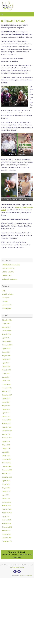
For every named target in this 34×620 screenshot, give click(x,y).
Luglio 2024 (6, 323)
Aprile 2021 (5, 338)
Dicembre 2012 (6, 538)
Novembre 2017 (7, 388)
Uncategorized (6, 308)
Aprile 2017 (5, 413)
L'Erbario (5, 301)
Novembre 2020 (7, 345)
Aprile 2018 (5, 377)
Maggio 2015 (6, 491)
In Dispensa (6, 298)
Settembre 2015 (7, 477)
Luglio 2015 (5, 484)
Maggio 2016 (6, 448)
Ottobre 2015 (6, 473)
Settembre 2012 (7, 541)
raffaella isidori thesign (17, 567)
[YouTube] (19, 571)
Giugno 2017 (6, 406)
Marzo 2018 (6, 381)
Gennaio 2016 (6, 463)
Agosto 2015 (6, 481)
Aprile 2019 (5, 363)
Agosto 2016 (6, 441)
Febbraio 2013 (6, 534)
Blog (3, 290)
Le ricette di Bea (7, 305)
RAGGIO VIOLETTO (8, 268)
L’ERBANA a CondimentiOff (10, 265)
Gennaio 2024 (6, 334)
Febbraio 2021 (6, 341)
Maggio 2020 (6, 359)
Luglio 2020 (6, 352)
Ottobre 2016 (6, 434)
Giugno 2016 (6, 445)
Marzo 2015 (6, 498)
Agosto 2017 (6, 398)
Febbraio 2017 (6, 420)
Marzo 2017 (6, 416)
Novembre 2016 (7, 431)
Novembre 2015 (7, 470)
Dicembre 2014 (6, 509)
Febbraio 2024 (6, 331)
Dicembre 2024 (7, 320)
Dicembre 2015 (6, 466)
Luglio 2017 (5, 402)
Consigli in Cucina (7, 294)
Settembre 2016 (7, 438)
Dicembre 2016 (6, 427)
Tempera (21, 576)
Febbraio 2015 (6, 502)
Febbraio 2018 (6, 384)
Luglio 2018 (5, 373)
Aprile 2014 (5, 516)
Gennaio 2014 (6, 523)
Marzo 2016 (6, 456)
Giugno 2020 (6, 356)
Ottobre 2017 (6, 391)
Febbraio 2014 (6, 520)
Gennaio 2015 (6, 506)
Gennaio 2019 (6, 370)
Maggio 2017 (6, 409)
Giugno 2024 (6, 327)
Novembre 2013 (7, 527)
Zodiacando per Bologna (9, 279)
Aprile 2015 (5, 495)
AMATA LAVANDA (8, 272)
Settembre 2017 (7, 395)
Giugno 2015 (6, 488)
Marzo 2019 (6, 366)
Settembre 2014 (7, 513)
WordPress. (29, 576)
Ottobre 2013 (6, 531)
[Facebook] (15, 571)
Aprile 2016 (5, 452)
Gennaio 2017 (6, 423)
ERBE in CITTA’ (7, 275)
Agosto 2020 (6, 348)
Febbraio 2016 (6, 459)
